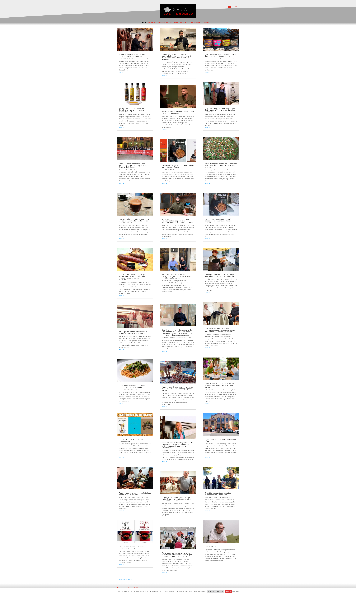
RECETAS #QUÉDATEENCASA (179, 22)
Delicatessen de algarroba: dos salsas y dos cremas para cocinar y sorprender (220, 55)
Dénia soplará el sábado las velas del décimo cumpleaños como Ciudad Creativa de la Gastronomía (133, 165)
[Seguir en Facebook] (236, 7)
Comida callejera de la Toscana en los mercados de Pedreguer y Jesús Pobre (220, 275)
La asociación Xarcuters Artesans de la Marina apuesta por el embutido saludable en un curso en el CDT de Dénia (134, 277)
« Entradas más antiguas (124, 579)
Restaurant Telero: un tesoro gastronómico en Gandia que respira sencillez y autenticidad (176, 276)
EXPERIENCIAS (163, 22)
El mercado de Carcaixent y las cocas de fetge (220, 440)
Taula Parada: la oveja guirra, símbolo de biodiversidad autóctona (135, 494)
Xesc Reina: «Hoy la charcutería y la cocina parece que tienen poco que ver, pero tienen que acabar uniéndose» (220, 330)
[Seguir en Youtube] (230, 7)
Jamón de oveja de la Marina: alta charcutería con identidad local (132, 55)
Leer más (235, 591)
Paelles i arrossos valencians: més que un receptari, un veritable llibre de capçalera (220, 221)
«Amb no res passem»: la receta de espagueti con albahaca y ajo (132, 386)
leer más (121, 72)
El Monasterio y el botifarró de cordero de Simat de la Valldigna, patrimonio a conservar (220, 110)
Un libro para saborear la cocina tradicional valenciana (132, 548)
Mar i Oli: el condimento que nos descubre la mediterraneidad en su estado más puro (133, 110)
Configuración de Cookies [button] (215, 591)
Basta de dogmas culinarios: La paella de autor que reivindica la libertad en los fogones (221, 165)
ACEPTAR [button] (228, 591)
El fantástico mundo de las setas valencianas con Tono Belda (218, 494)
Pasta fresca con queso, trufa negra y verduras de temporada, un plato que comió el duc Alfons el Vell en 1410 (177, 554)
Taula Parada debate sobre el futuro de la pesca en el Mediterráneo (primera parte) (220, 385)
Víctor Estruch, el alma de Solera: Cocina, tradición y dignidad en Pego (178, 112)
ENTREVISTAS (196, 22)
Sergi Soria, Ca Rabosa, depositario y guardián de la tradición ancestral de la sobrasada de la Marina (177, 499)
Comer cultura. (211, 547)
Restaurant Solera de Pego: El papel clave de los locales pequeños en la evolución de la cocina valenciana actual (177, 221)
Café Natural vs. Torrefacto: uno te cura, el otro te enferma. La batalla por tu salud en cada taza (135, 221)
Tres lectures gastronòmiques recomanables (131, 440)
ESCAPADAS (152, 22)
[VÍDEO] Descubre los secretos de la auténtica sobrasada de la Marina (133, 332)
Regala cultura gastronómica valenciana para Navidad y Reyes (178, 166)
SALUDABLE (207, 22)
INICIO (144, 22)
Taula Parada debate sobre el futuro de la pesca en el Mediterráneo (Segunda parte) (177, 389)
